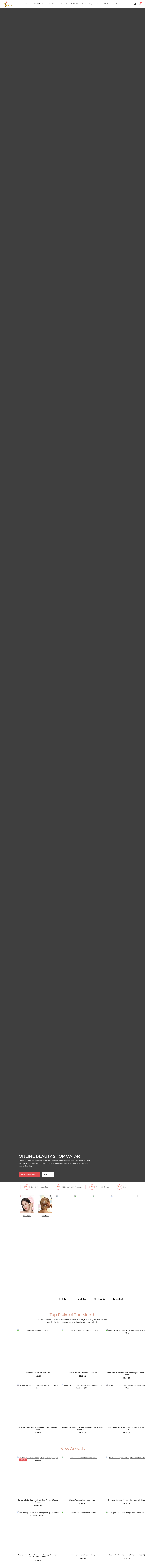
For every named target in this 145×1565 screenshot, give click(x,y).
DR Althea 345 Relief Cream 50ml (38, 1373)
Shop (27, 4)
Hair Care (63, 4)
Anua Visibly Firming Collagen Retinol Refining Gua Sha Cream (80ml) (82, 1428)
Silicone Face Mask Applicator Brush (82, 1500)
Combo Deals (38, 4)
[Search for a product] (135, 4)
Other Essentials (102, 4)
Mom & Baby (87, 4)
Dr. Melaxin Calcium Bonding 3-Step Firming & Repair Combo (38, 1501)
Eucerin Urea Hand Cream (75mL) (82, 1555)
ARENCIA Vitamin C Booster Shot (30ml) (82, 1373)
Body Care (75, 4)
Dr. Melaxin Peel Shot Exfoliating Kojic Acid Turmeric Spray (38, 1428)
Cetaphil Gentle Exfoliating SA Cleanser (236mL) (127, 1555)
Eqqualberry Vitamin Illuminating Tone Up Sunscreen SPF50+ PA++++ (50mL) (38, 1556)
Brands (114, 4)
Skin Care (50, 4)
